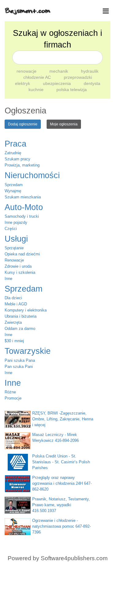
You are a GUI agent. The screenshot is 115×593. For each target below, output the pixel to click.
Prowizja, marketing (22, 165)
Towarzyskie (28, 351)
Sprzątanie (14, 248)
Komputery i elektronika (26, 310)
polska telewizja (71, 89)
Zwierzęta (13, 322)
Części (11, 228)
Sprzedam (14, 184)
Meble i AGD (16, 304)
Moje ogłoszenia (64, 124)
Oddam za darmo (20, 328)
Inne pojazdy (16, 222)
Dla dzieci (13, 298)
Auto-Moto (24, 207)
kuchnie (37, 89)
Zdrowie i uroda (18, 266)
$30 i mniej (14, 341)
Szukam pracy (17, 159)
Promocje (13, 398)
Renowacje (14, 260)
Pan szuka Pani (19, 366)
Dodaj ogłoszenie (22, 124)
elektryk (23, 83)
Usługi (16, 238)
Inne (8, 278)
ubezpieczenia (57, 83)
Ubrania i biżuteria (20, 316)
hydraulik (89, 71)
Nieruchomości (32, 175)
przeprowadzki (78, 77)
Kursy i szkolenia (20, 272)
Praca (15, 143)
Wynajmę (13, 191)
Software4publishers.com (74, 558)
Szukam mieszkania (23, 197)
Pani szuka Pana (20, 360)
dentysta (92, 83)
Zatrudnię (13, 153)
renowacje (27, 71)
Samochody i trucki (22, 216)
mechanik (59, 71)
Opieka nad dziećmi (22, 254)
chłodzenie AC (37, 77)
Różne (10, 392)
